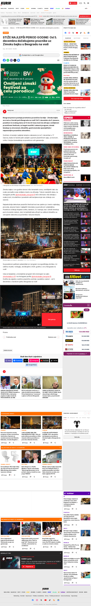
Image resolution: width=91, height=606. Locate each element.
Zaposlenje (74, 595)
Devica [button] (84, 417)
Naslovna (5, 28)
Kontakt (22, 595)
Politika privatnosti (54, 595)
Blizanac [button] (72, 417)
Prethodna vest (11, 337)
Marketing (16, 595)
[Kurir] (6, 3)
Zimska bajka (8, 350)
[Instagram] (69, 33)
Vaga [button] (88, 417)
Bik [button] (68, 417)
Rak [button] (77, 417)
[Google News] (88, 33)
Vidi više (77, 437)
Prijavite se (29, 566)
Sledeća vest (52, 337)
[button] (4, 60)
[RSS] (84, 33)
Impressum (29, 595)
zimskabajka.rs (8, 276)
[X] (73, 33)
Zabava (12, 28)
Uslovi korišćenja (65, 595)
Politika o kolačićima (38, 595)
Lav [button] (80, 417)
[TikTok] (81, 33)
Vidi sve (76, 270)
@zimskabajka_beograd (24, 195)
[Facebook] (65, 33)
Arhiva (46, 595)
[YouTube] (77, 33)
